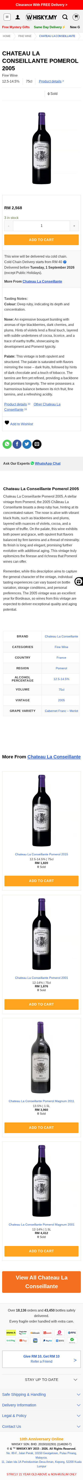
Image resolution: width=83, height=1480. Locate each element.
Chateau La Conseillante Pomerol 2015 (41, 854)
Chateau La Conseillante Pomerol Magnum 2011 (41, 1101)
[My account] (17, 17)
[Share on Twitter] (26, 444)
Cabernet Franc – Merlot (61, 711)
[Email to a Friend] (37, 444)
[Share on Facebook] (17, 444)
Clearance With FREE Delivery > (41, 5)
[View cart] (76, 17)
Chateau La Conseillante (57, 36)
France (61, 657)
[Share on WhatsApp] (7, 444)
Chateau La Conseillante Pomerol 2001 (41, 977)
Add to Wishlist (21, 424)
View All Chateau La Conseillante (41, 1282)
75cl (61, 689)
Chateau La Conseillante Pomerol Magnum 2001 (41, 1224)
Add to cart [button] (41, 881)
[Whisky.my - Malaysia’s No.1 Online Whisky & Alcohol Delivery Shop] (41, 17)
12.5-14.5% (61, 679)
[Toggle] (76, 1380)
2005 (61, 700)
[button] (7, 17)
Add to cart (41, 240)
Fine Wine (24, 36)
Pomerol (61, 668)
